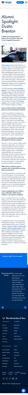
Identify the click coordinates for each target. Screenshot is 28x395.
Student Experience (6, 358)
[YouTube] (13, 378)
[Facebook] (6, 378)
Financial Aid (16, 355)
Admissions (16, 328)
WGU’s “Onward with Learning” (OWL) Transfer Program (14, 227)
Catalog (15, 330)
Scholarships (4, 363)
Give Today (4, 341)
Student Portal (17, 325)
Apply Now (20, 2)
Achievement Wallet (18, 339)
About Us (4, 325)
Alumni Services (17, 336)
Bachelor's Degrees (6, 352)
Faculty (15, 360)
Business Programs (6, 349)
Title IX (15, 333)
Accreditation (5, 330)
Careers (3, 336)
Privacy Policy (4, 373)
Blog (15, 358)
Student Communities (18, 366)
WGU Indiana (6, 65)
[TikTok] (16, 378)
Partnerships (4, 366)
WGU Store (4, 339)
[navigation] (26, 2)
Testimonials (16, 363)
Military (15, 349)
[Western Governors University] (6, 2)
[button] (26, 255)
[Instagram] (10, 378)
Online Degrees (5, 360)
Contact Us (17, 373)
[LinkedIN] (3, 378)
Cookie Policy (11, 373)
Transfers (4, 355)
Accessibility (4, 328)
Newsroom (4, 333)
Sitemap (23, 373)
